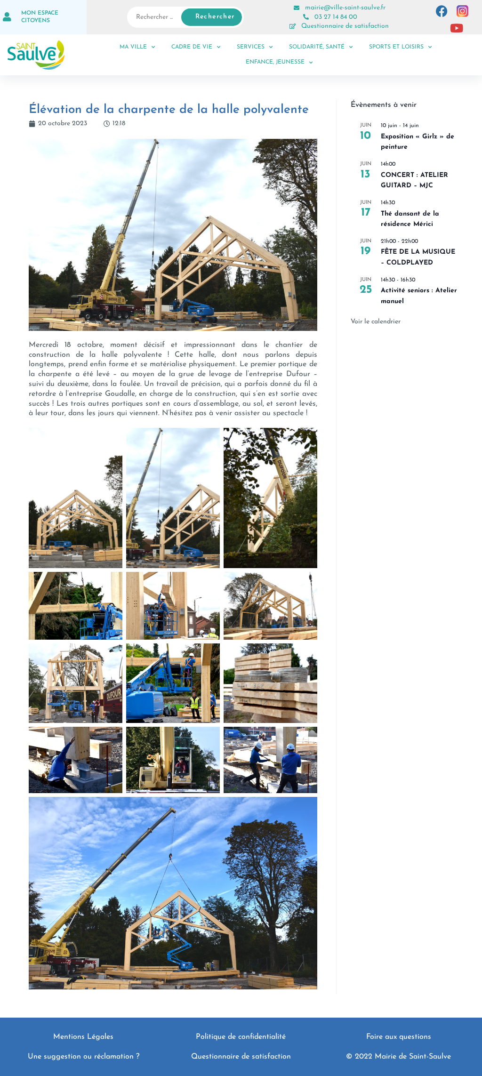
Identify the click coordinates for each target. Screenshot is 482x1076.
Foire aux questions (398, 1037)
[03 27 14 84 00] (306, 17)
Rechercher (215, 16)
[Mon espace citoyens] (7, 17)
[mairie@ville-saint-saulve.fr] (296, 8)
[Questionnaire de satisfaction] (293, 26)
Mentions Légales (83, 1037)
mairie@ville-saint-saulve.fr (345, 7)
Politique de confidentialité (241, 1037)
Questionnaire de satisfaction (345, 26)
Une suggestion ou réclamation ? (83, 1056)
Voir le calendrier (376, 321)
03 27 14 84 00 (335, 17)
